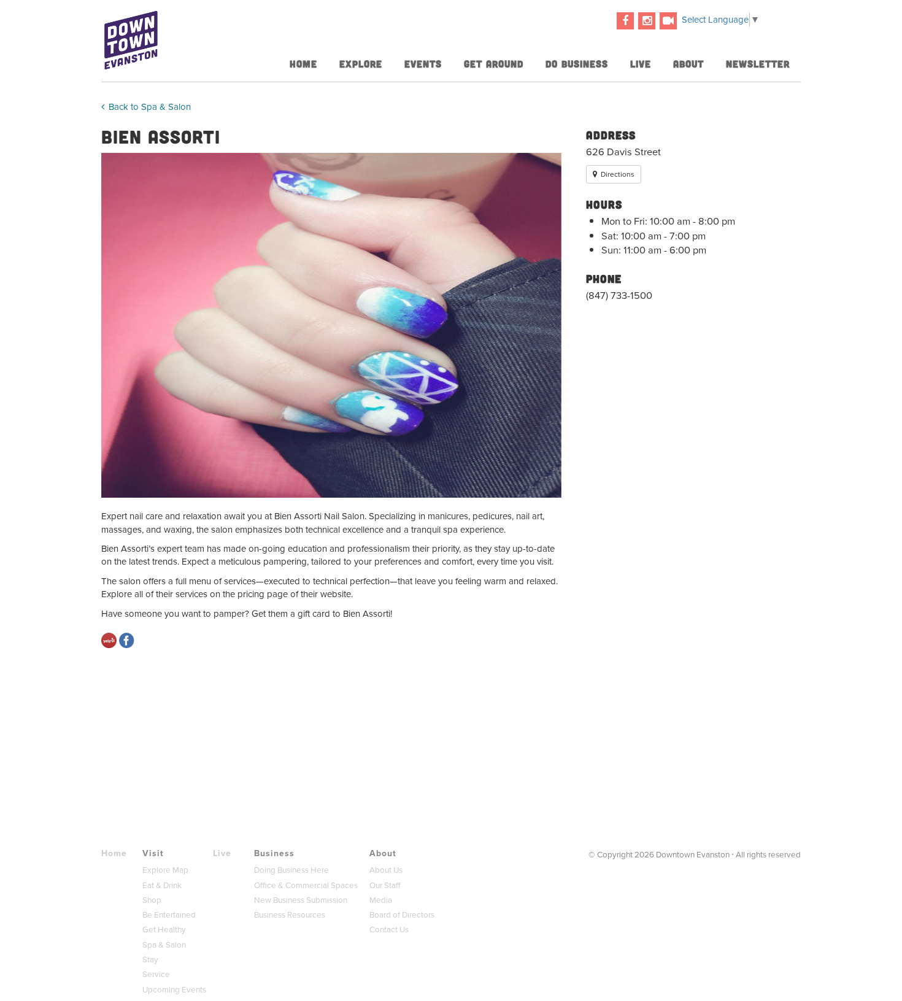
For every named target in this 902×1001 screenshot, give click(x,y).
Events (423, 63)
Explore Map (165, 870)
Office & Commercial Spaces (306, 885)
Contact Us (389, 929)
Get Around (493, 63)
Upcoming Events (174, 989)
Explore (360, 63)
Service (156, 974)
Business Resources (289, 915)
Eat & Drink (162, 885)
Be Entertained (169, 915)
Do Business (576, 63)
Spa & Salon (164, 945)
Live (640, 63)
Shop (151, 900)
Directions (616, 174)
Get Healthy (164, 929)
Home (303, 63)
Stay (150, 959)
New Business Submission (300, 900)
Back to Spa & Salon (148, 107)
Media (380, 900)
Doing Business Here (291, 870)
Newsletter (758, 63)
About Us (386, 870)
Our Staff (385, 885)
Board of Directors (401, 915)
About (688, 63)
